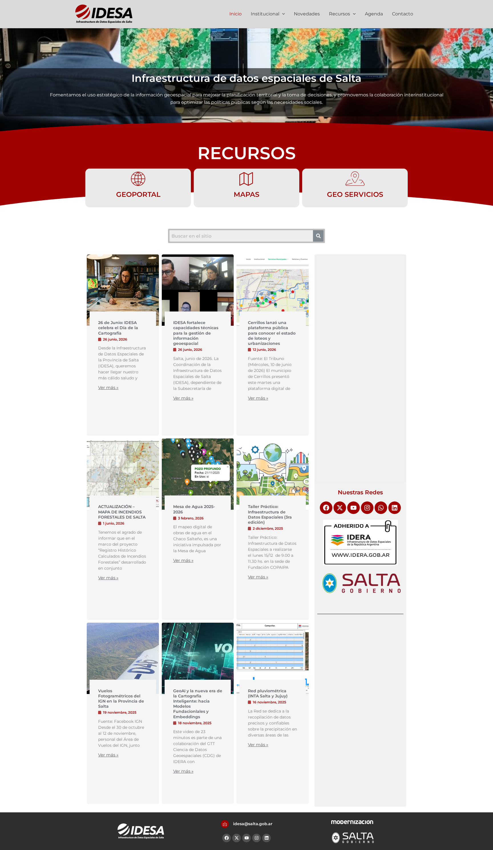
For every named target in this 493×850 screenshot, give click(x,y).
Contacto (402, 14)
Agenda (374, 14)
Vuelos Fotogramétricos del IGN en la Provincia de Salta (121, 698)
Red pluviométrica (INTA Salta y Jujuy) (268, 693)
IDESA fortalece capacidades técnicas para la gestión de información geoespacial (195, 333)
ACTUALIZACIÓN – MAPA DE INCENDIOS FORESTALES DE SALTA (122, 511)
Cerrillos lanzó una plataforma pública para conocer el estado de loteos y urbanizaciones (272, 333)
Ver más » (108, 387)
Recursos (339, 14)
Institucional (265, 14)
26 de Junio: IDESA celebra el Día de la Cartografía (118, 327)
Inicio (235, 14)
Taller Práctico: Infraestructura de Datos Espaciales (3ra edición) (270, 514)
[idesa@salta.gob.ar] (225, 824)
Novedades (307, 14)
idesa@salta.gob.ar (252, 823)
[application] (282, 14)
